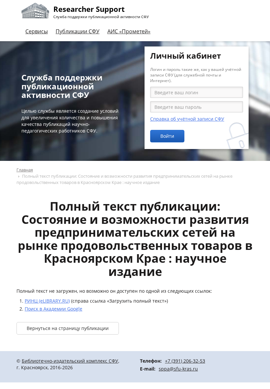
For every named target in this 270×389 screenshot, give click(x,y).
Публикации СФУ (77, 31)
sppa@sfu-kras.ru (178, 369)
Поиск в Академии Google (53, 309)
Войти (167, 136)
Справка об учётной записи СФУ (187, 119)
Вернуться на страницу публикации (68, 328)
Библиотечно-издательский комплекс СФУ (70, 361)
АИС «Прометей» (128, 31)
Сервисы (36, 31)
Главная (24, 170)
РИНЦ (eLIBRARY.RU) (47, 301)
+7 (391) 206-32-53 (185, 361)
